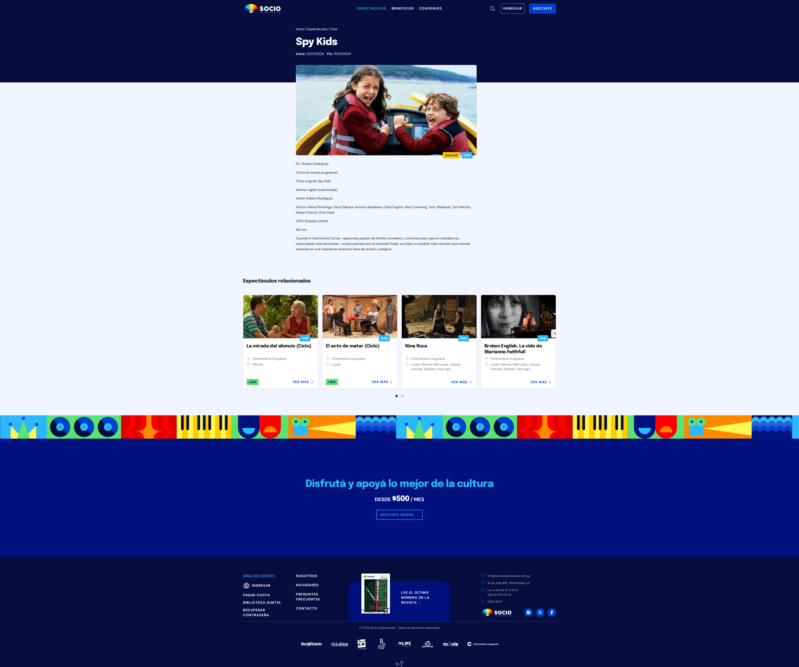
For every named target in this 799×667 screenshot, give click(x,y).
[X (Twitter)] (540, 612)
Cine (333, 29)
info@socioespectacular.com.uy (509, 576)
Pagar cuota (256, 595)
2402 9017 (495, 602)
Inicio (300, 29)
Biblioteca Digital (262, 602)
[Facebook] (552, 612)
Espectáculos (317, 29)
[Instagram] (528, 612)
